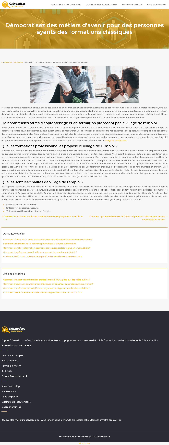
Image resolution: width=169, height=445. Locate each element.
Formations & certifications (66, 4)
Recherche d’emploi (132, 4)
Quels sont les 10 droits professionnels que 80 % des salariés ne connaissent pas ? (42, 256)
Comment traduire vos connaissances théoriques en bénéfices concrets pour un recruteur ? (48, 284)
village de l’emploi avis (116, 140)
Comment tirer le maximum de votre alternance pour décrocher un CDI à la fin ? (42, 292)
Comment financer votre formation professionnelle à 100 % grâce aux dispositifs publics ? (46, 279)
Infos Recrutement (156, 4)
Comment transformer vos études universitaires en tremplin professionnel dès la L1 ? (43, 218)
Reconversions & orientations (101, 4)
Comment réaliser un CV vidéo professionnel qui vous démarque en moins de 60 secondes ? (47, 239)
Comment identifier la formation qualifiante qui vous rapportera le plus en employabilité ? (46, 248)
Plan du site (84, 443)
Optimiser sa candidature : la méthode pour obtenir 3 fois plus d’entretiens (39, 243)
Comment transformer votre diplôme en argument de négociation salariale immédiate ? (46, 288)
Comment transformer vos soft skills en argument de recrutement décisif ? (40, 252)
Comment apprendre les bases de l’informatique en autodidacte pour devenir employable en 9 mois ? (127, 218)
